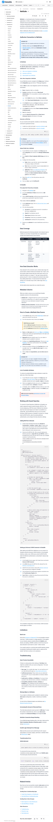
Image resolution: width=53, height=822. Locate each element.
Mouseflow (10, 95)
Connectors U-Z (9, 133)
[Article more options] (48, 16)
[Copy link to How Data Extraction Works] (40, 267)
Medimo (9, 60)
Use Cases (7, 145)
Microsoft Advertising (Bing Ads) (12, 68)
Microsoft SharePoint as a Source (12, 80)
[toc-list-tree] (40, 16)
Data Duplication (25, 813)
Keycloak (9, 28)
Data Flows (25, 5)
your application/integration (39, 169)
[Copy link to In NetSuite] (28, 62)
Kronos (9, 32)
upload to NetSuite (41, 126)
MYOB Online (10, 99)
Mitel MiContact (10, 85)
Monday (9, 89)
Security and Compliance (10, 143)
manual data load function (41, 671)
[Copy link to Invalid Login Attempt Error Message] (41, 728)
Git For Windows (39, 142)
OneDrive (9, 116)
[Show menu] (47, 2)
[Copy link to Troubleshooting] (33, 656)
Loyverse (9, 47)
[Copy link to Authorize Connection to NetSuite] (44, 37)
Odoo (9, 114)
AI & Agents (8, 139)
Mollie (9, 87)
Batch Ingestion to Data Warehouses (29, 801)
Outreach (9, 126)
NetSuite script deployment (28, 565)
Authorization (26, 724)
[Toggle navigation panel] (18, 11)
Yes (37, 818)
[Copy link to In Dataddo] (28, 185)
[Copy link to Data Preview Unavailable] (35, 660)
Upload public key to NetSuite (28, 75)
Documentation (25, 8)
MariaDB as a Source (11, 53)
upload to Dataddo (41, 128)
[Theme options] (50, 2)
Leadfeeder (10, 37)
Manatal (9, 51)
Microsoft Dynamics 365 (12, 70)
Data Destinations (19, 5)
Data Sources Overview (11, 16)
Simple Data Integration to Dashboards (30, 794)
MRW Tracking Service (12, 97)
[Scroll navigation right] (38, 5)
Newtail (9, 110)
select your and (42, 332)
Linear (9, 39)
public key (29, 177)
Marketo (9, 55)
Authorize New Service (42, 203)
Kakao (9, 128)
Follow (35, 15)
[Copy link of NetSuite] (28, 11)
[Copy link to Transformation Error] (33, 738)
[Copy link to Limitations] (29, 630)
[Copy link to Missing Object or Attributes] (37, 692)
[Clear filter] (16, 9)
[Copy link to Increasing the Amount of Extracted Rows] (43, 707)
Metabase (9, 64)
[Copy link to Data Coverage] (32, 229)
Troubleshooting (25, 809)
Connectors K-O (9, 24)
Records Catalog (31, 379)
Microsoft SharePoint (11, 78)
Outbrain (9, 124)
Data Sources (11, 5)
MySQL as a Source (11, 101)
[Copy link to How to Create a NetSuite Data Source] (47, 312)
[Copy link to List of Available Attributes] (36, 370)
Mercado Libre (10, 62)
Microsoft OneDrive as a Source (12, 76)
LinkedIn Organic (11, 43)
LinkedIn (9, 41)
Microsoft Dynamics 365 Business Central (12, 72)
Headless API (31, 5)
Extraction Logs (25, 811)
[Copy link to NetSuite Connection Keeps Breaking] (41, 717)
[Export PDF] (46, 16)
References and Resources (10, 141)
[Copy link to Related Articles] (32, 782)
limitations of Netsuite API (31, 637)
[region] (34, 133)
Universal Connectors (10, 18)
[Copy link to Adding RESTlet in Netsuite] (36, 421)
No (43, 818)
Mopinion (9, 93)
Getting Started (4, 5)
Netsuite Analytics (27, 47)
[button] (45, 5)
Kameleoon (10, 26)
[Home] (7, 2)
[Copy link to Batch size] (27, 635)
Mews (9, 66)
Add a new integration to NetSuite (29, 71)
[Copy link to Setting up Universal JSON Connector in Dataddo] (47, 548)
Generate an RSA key (26, 73)
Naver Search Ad (11, 103)
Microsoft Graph (11, 74)
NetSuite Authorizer (44, 567)
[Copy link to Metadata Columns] (34, 290)
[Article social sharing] (43, 16)
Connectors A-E (9, 20)
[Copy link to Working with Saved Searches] (41, 401)
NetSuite (9, 105)
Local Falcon (10, 45)
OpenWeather (10, 118)
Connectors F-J (9, 22)
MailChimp (10, 49)
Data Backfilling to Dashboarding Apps (30, 796)
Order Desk (10, 122)
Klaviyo (9, 30)
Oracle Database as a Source (12, 120)
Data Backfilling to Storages (28, 803)
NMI (8, 112)
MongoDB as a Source (12, 91)
